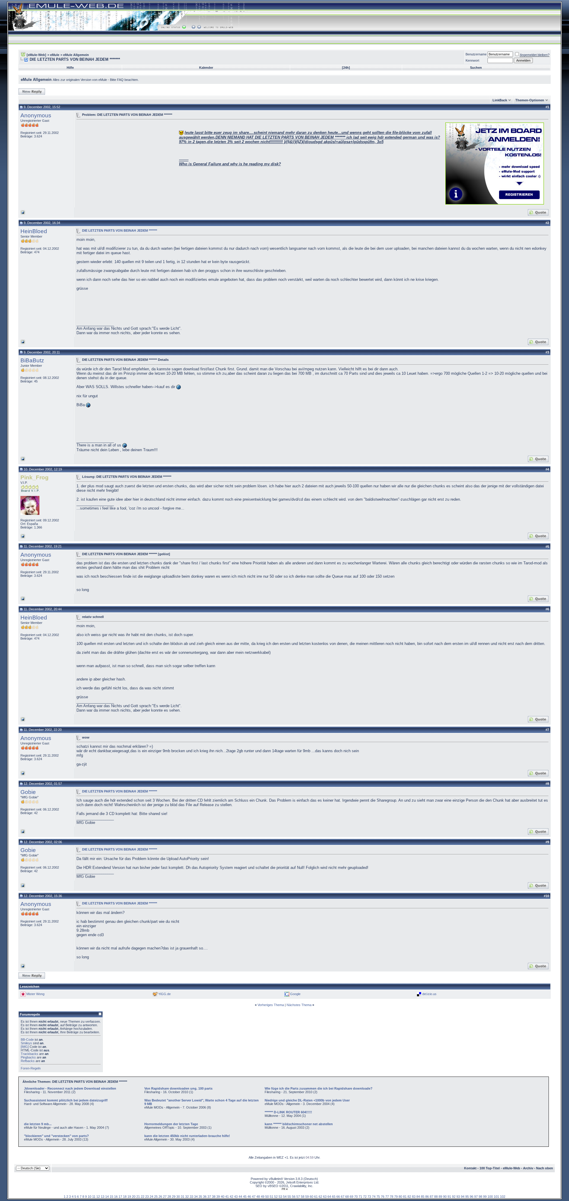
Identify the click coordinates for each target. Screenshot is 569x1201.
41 (227, 1196)
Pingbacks (28, 1057)
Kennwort (472, 60)
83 (413, 1196)
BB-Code (27, 1039)
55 (289, 1196)
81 (405, 1196)
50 (267, 1196)
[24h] (346, 67)
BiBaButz (32, 360)
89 (440, 1196)
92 (453, 1196)
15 (111, 1196)
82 (409, 1196)
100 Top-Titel (490, 1168)
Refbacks (28, 1061)
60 (311, 1196)
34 (196, 1196)
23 (147, 1196)
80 (400, 1196)
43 (236, 1196)
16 (116, 1196)
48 (258, 1196)
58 (302, 1196)
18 (125, 1196)
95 (467, 1196)
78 (391, 1196)
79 (396, 1196)
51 (271, 1196)
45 (245, 1196)
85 (422, 1196)
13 (102, 1196)
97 (476, 1196)
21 (138, 1196)
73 (369, 1196)
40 (222, 1196)
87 (431, 1196)
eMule (54, 55)
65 (333, 1196)
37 (209, 1196)
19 (129, 1196)
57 (298, 1196)
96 (471, 1196)
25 (156, 1196)
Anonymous (35, 115)
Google (295, 994)
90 (445, 1196)
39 (218, 1196)
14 (107, 1196)
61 (316, 1196)
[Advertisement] (126, 162)
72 (365, 1196)
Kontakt (470, 1168)
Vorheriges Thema (271, 1005)
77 (387, 1196)
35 (200, 1196)
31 (182, 1196)
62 (320, 1196)
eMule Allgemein (76, 55)
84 (418, 1196)
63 (325, 1196)
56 (293, 1196)
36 (205, 1196)
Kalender (206, 67)
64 (329, 1196)
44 (240, 1196)
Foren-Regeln (31, 1068)
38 (213, 1196)
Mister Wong (35, 994)
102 (502, 1196)
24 (151, 1196)
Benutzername (476, 54)
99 (485, 1196)
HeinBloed (33, 231)
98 (480, 1196)
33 (191, 1196)
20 (133, 1196)
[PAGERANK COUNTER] (284, 1189)
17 (120, 1196)
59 (307, 1196)
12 (98, 1196)
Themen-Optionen (529, 100)
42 (231, 1196)
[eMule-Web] (36, 55)
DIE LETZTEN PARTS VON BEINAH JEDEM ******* (119, 230)
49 (262, 1196)
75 (378, 1196)
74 (373, 1196)
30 (178, 1196)
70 (356, 1196)
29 (173, 1196)
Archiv (528, 1168)
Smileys (26, 1043)
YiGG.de (164, 994)
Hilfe (70, 67)
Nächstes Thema (299, 1005)
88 (436, 1196)
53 (280, 1196)
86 (427, 1196)
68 (347, 1196)
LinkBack (500, 100)
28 (169, 1196)
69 (351, 1196)
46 (249, 1196)
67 (342, 1196)
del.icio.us (429, 994)
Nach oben (544, 1168)
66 (338, 1196)
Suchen (476, 67)
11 (93, 1196)
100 (490, 1196)
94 (462, 1196)
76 (382, 1196)
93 (458, 1196)
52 (276, 1196)
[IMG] (25, 1046)
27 (165, 1196)
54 (285, 1196)
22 (142, 1196)
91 (449, 1196)
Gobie (28, 792)
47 (253, 1196)
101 (496, 1196)
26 (160, 1196)
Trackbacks (29, 1054)
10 (89, 1196)
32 (187, 1196)
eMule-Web (511, 1168)
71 (360, 1196)
